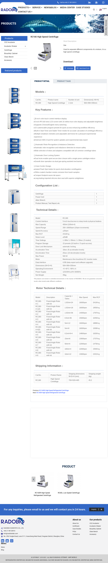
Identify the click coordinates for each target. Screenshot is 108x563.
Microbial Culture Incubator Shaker (54, 560)
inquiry (93, 509)
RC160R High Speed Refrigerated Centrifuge (42, 494)
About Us (76, 523)
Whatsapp (70, 68)
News (3, 547)
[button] (60, 68)
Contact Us (24, 11)
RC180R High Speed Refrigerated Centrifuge (50, 392)
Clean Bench (9, 57)
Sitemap (64, 557)
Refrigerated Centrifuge (15, 560)
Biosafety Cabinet (10, 53)
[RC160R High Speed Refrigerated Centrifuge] (42, 481)
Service (36, 7)
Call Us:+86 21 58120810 (68, 2)
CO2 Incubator (9, 42)
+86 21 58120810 (9, 531)
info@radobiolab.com (11, 533)
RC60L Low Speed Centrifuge (69, 493)
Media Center (67, 7)
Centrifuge (8, 50)
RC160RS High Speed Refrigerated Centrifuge (54, 390)
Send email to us (84, 68)
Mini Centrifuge (96, 560)
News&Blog (50, 7)
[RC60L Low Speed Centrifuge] (69, 481)
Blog (2, 550)
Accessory (8, 60)
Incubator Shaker (10, 46)
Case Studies (83, 7)
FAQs (74, 531)
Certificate (76, 526)
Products (23, 7)
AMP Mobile (72, 557)
